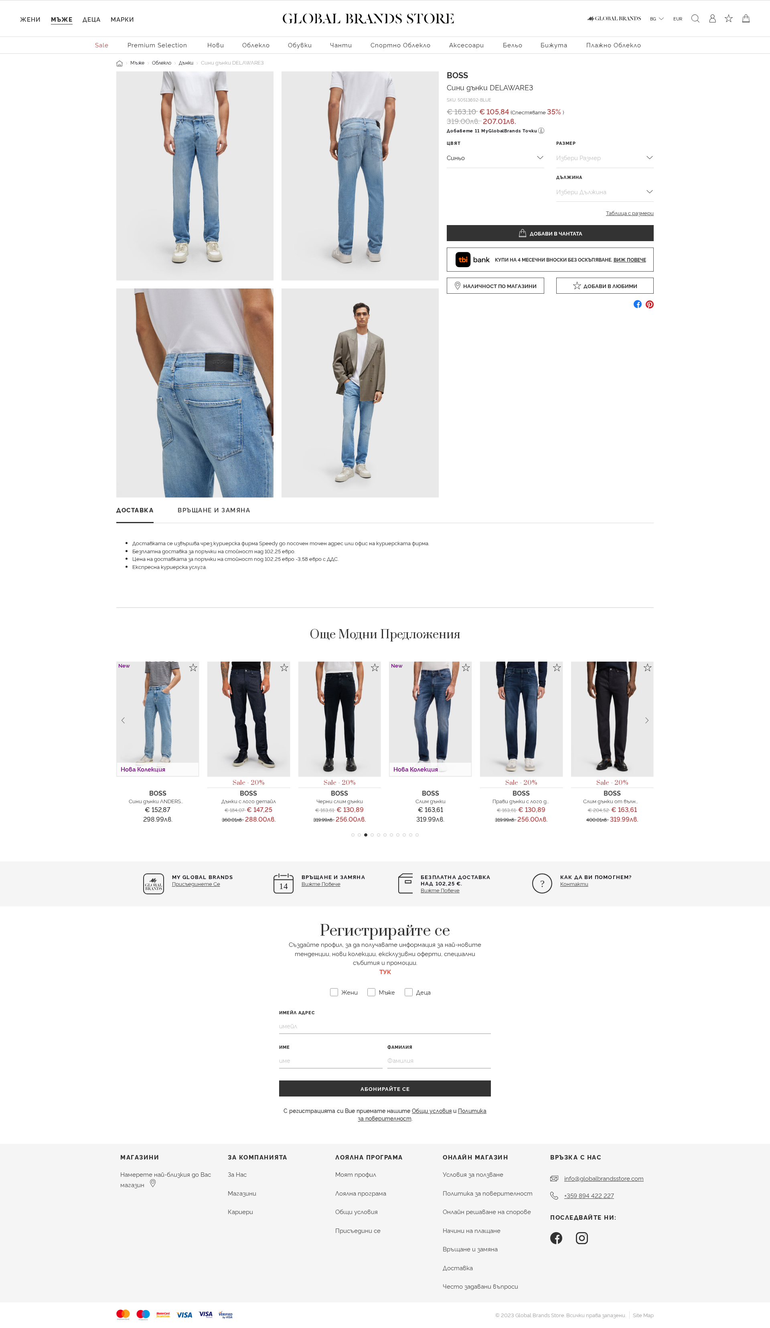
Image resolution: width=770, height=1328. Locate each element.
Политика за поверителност (488, 1193)
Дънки (186, 62)
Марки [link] (122, 19)
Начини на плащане (471, 1230)
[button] (353, 835)
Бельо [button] (513, 45)
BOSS (457, 74)
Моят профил (355, 1174)
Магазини (242, 1193)
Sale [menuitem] (102, 45)
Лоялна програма (360, 1193)
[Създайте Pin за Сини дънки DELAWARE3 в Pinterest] (650, 307)
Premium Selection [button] (157, 45)
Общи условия (432, 1110)
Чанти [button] (341, 45)
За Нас (237, 1174)
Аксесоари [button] (466, 45)
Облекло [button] (256, 45)
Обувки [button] (300, 45)
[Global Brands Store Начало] (368, 17)
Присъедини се (358, 1230)
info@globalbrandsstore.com (604, 1178)
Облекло (161, 62)
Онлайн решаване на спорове (487, 1211)
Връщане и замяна (470, 1249)
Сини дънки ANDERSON (159, 800)
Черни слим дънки (339, 800)
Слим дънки (430, 800)
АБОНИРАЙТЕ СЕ (385, 1088)
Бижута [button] (554, 45)
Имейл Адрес (297, 1012)
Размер (566, 143)
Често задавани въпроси (480, 1286)
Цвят (454, 143)
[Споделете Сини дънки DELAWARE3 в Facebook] (638, 307)
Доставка (458, 1267)
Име (284, 1047)
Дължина (569, 177)
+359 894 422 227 (589, 1195)
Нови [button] (215, 45)
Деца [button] (92, 19)
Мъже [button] (62, 19)
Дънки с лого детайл (248, 800)
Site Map (643, 1314)
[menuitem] (102, 44)
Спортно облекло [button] (401, 45)
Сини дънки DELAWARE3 (490, 87)
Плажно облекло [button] (613, 45)
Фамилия (400, 1047)
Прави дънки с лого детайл (527, 800)
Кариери (240, 1211)
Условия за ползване (473, 1174)
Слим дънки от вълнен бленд (621, 800)
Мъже (137, 62)
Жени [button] (30, 19)
